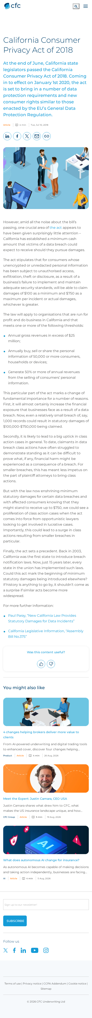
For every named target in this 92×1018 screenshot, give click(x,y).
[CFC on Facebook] (17, 950)
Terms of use (12, 983)
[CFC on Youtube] (37, 950)
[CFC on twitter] (8, 950)
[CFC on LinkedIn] (26, 950)
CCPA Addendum (54, 983)
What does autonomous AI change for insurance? (41, 860)
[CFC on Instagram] (48, 950)
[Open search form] (76, 6)
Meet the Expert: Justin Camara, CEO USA (35, 799)
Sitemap (46, 988)
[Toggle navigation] (85, 6)
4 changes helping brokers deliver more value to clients (41, 734)
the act (56, 228)
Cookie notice (77, 983)
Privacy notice (32, 983)
